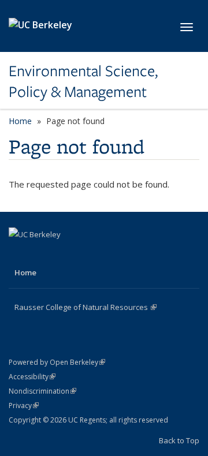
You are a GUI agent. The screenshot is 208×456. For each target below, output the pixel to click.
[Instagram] (64, 254)
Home (20, 120)
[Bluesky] (86, 254)
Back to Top (179, 440)
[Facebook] (19, 254)
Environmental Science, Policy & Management (83, 82)
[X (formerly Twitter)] (41, 254)
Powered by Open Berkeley (57, 362)
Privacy (24, 405)
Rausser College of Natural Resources (85, 307)
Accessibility (32, 377)
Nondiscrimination (42, 391)
